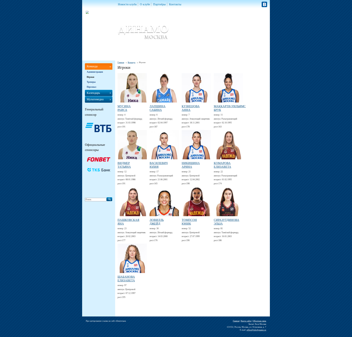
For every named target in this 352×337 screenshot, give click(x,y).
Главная (121, 62)
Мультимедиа (95, 99)
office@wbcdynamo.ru (256, 330)
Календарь (93, 92)
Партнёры (159, 4)
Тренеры (91, 82)
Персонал (91, 87)
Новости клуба (127, 4)
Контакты (175, 4)
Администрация (95, 72)
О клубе (145, 4)
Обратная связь (259, 321)
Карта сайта (246, 321)
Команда (131, 62)
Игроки (90, 77)
